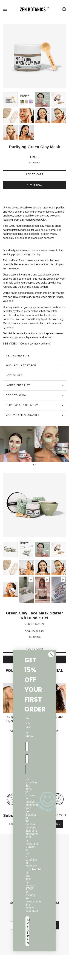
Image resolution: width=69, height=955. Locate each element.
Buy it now (34, 185)
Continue (28, 931)
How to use (14, 375)
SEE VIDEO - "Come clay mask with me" (27, 343)
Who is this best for (21, 365)
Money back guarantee (23, 415)
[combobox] (27, 769)
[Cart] (64, 9)
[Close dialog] (51, 654)
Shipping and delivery (22, 405)
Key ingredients (18, 355)
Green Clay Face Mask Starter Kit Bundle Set (34, 615)
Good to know (16, 395)
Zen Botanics (34, 624)
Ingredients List (18, 385)
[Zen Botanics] (34, 8)
